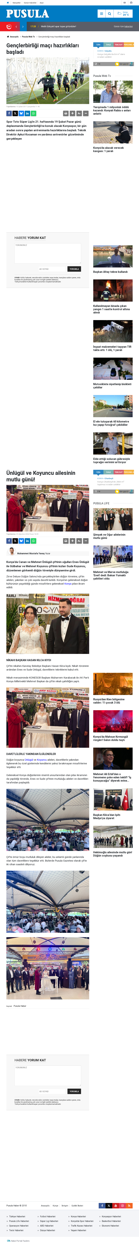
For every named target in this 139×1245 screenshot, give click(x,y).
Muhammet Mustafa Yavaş (31, 553)
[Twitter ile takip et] (108, 1205)
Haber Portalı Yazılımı (20, 1241)
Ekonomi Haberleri (110, 1225)
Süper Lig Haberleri (49, 1221)
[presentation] (16, 26)
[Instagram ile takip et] (122, 1205)
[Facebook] (9, 113)
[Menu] (101, 13)
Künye (55, 1206)
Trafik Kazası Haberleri (81, 1225)
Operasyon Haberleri (18, 1225)
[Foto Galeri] (131, 2)
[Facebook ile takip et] (102, 1205)
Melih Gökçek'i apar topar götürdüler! (58, 26)
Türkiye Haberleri (17, 1216)
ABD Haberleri (46, 1225)
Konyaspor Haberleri (111, 1216)
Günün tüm (123, 26)
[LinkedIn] (27, 113)
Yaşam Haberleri (78, 1230)
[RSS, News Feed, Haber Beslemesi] (129, 1205)
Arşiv (42, 3)
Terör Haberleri (16, 1230)
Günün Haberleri (30, 3)
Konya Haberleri (78, 1216)
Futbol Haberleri (47, 1216)
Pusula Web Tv (28, 37)
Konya (67, 583)
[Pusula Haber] (27, 13)
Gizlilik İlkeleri (77, 1206)
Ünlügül (29, 759)
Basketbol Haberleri (111, 1221)
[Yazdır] (66, 113)
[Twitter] (15, 113)
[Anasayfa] (7, 3)
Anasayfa (14, 37)
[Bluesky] (21, 113)
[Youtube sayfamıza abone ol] (115, 1205)
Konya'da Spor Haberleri (82, 1221)
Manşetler (16, 3)
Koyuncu (42, 759)
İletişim (65, 1206)
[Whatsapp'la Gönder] (33, 113)
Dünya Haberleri (47, 1230)
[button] (72, 113)
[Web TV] (124, 2)
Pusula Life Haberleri (19, 1221)
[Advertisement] (47, 209)
